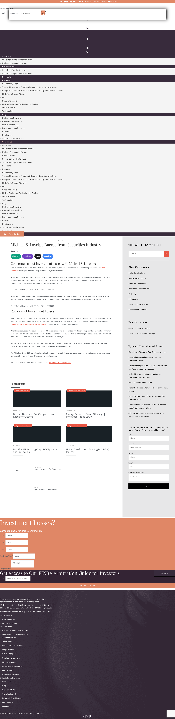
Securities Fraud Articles (13, 138)
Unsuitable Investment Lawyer (140, 383)
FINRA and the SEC (10, 124)
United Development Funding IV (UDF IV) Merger (87, 451)
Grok (38, 256)
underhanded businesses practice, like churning (29, 324)
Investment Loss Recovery (13, 128)
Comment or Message (136, 472)
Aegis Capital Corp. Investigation (45, 489)
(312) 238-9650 (26, 605)
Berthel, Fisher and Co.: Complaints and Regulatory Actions (34, 415)
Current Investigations (12, 121)
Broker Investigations (11, 118)
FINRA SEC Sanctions (137, 283)
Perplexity (28, 256)
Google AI (48, 256)
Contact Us (7, 142)
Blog (4, 114)
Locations (6, 77)
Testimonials (7, 111)
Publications (7, 135)
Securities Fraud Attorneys (14, 70)
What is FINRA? (9, 107)
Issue (130, 463)
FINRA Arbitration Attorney (14, 94)
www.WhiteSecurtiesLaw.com (60, 362)
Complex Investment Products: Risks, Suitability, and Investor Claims (32, 90)
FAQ (4, 97)
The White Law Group (23, 240)
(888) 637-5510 (7, 605)
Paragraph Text (5, 569)
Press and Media (9, 101)
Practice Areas (8, 66)
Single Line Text (6, 556)
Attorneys (6, 56)
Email (2, 542)
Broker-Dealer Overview (22, 390)
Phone (131, 453)
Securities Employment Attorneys (17, 73)
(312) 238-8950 (44, 605)
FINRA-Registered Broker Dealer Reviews (20, 104)
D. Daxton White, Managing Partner (18, 60)
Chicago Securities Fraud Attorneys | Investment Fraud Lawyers (85, 415)
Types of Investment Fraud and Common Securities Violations (29, 87)
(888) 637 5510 (7, 8)
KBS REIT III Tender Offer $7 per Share (47, 468)
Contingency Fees (10, 84)
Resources (6, 80)
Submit (148, 486)
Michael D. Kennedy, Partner (14, 63)
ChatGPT (15, 256)
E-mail (131, 444)
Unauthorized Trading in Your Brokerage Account (147, 352)
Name (130, 434)
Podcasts (6, 131)
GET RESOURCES (87, 585)
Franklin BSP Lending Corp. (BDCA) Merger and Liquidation (35, 451)
